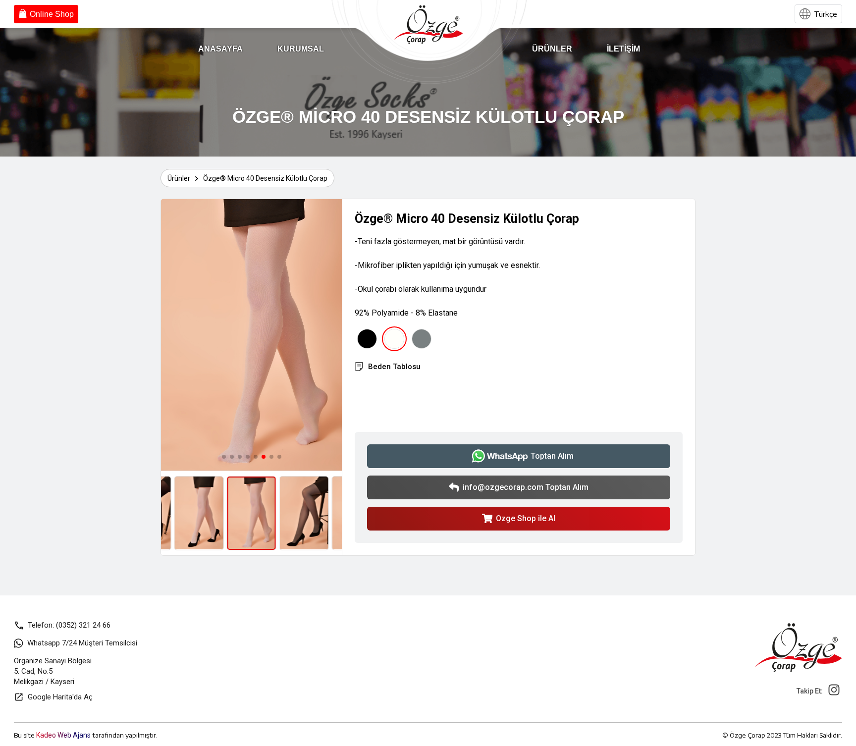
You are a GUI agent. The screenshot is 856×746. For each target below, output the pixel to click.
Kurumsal (300, 49)
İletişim (623, 49)
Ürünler (552, 49)
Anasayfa (220, 49)
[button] (224, 457)
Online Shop (52, 14)
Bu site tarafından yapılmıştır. (86, 735)
